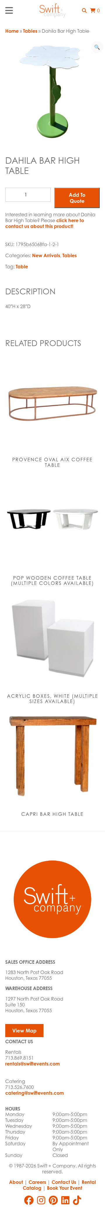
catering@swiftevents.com (34, 1093)
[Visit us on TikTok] (77, 1200)
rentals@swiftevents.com (32, 1064)
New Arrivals (46, 255)
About (16, 1182)
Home (12, 31)
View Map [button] (24, 1030)
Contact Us (64, 1182)
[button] (84, 10)
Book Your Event (64, 1188)
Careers (37, 1182)
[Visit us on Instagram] (41, 1200)
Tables (30, 31)
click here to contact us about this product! (44, 223)
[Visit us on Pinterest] (53, 1200)
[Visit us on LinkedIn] (65, 1200)
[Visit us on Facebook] (29, 1200)
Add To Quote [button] (77, 198)
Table (22, 267)
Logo (52, 11)
